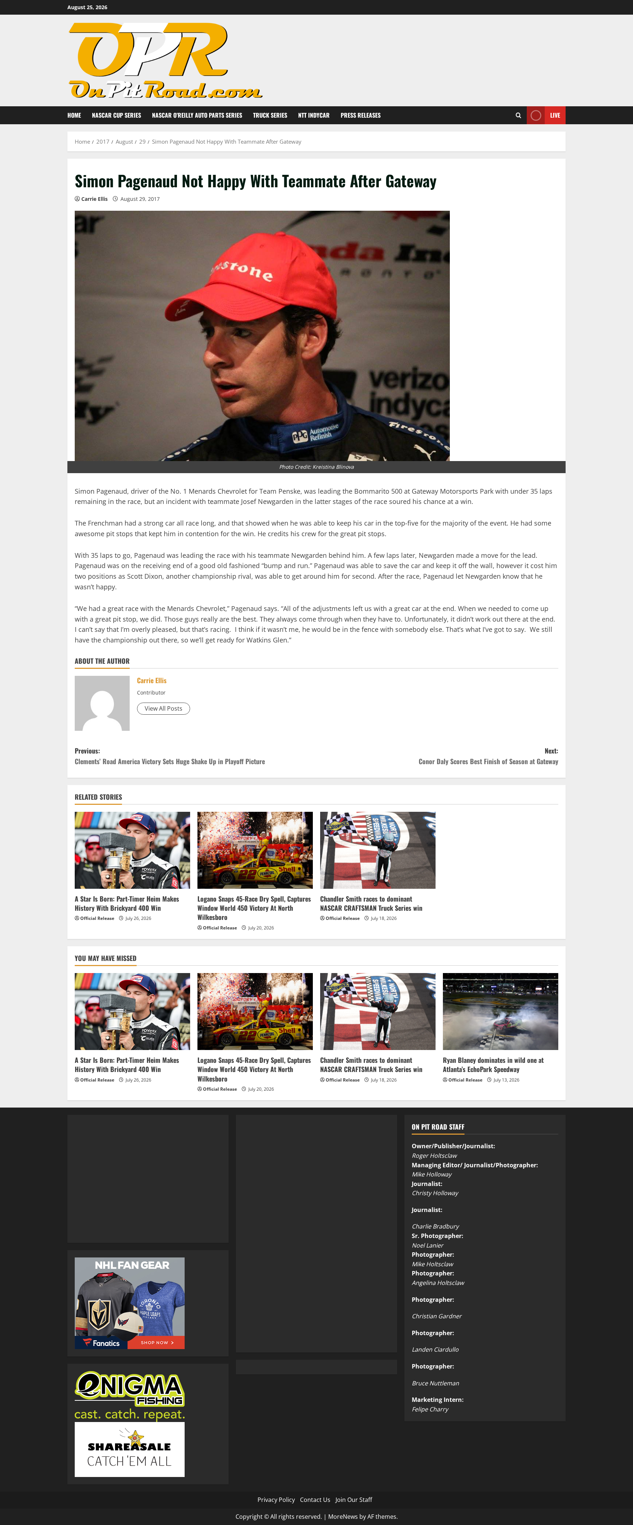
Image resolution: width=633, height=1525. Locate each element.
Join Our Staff (354, 1500)
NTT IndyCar (314, 115)
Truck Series (270, 115)
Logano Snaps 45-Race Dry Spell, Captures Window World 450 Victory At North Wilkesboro (254, 908)
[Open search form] (518, 115)
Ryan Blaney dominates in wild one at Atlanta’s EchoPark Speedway (493, 1064)
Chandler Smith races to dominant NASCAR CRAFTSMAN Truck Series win (371, 903)
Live (555, 114)
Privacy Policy (276, 1500)
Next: (488, 756)
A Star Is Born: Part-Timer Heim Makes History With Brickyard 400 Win (127, 903)
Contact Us (315, 1500)
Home (74, 115)
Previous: (170, 756)
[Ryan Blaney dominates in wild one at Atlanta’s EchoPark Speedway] (500, 1011)
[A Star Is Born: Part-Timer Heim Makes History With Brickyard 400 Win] (132, 850)
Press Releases (361, 115)
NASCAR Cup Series (116, 115)
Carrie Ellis (94, 198)
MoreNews (343, 1517)
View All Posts (163, 708)
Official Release (97, 918)
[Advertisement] (130, 1187)
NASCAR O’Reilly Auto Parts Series (197, 115)
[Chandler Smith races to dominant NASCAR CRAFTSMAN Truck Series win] (378, 850)
